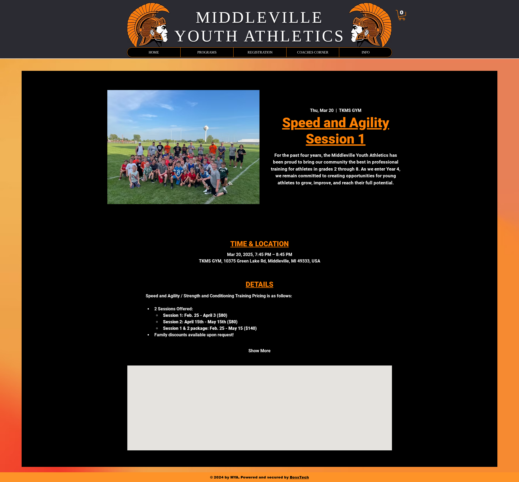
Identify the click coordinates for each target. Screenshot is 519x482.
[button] (402, 15)
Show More (259, 350)
